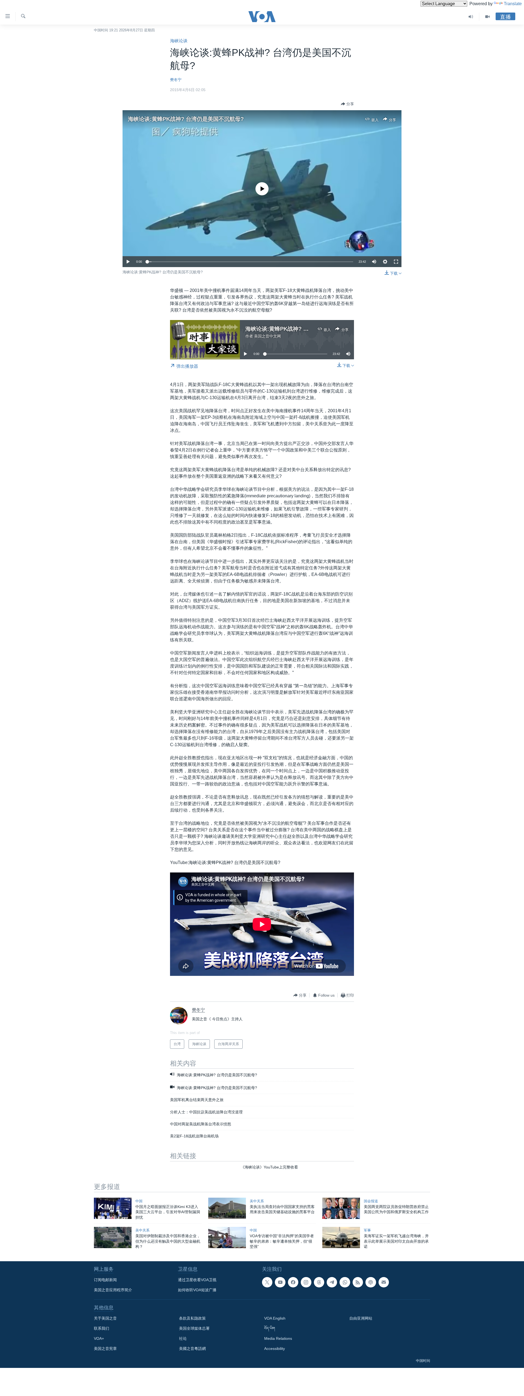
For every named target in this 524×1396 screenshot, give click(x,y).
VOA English (274, 1318)
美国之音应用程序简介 (113, 1290)
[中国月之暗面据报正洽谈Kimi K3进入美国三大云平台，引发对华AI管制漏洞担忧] (113, 1208)
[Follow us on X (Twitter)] (267, 1282)
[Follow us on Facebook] (293, 1282)
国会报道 (371, 1201)
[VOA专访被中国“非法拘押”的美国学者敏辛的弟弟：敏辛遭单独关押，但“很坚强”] (227, 1237)
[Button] (347, 104)
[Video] (487, 17)
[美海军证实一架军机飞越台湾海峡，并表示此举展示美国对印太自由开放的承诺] (341, 1237)
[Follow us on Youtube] (280, 1282)
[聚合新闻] (358, 1282)
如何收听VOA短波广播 (197, 1290)
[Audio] (471, 17)
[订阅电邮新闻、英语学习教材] (384, 1282)
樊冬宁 (175, 79)
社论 (183, 1338)
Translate (513, 3)
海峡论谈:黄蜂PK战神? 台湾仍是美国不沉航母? (186, 119)
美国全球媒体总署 (194, 1328)
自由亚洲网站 (360, 1318)
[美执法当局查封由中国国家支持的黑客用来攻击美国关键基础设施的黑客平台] (227, 1208)
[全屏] (396, 261)
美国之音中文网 (267, 336)
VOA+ (99, 1338)
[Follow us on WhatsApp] (345, 1282)
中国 (138, 1201)
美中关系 (257, 1201)
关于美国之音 (105, 1318)
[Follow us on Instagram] (306, 1282)
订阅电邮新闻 (105, 1280)
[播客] (370, 1282)
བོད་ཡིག (269, 1328)
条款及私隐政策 (192, 1318)
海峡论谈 (178, 40)
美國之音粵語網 (192, 1348)
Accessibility (274, 1348)
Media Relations (278, 1338)
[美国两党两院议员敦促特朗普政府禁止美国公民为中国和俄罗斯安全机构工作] (341, 1208)
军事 (367, 1230)
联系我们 (101, 1328)
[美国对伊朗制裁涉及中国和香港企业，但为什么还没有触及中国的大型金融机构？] (113, 1237)
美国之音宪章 (105, 1348)
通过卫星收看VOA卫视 (197, 1280)
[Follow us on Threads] (319, 1282)
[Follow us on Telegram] (332, 1282)
